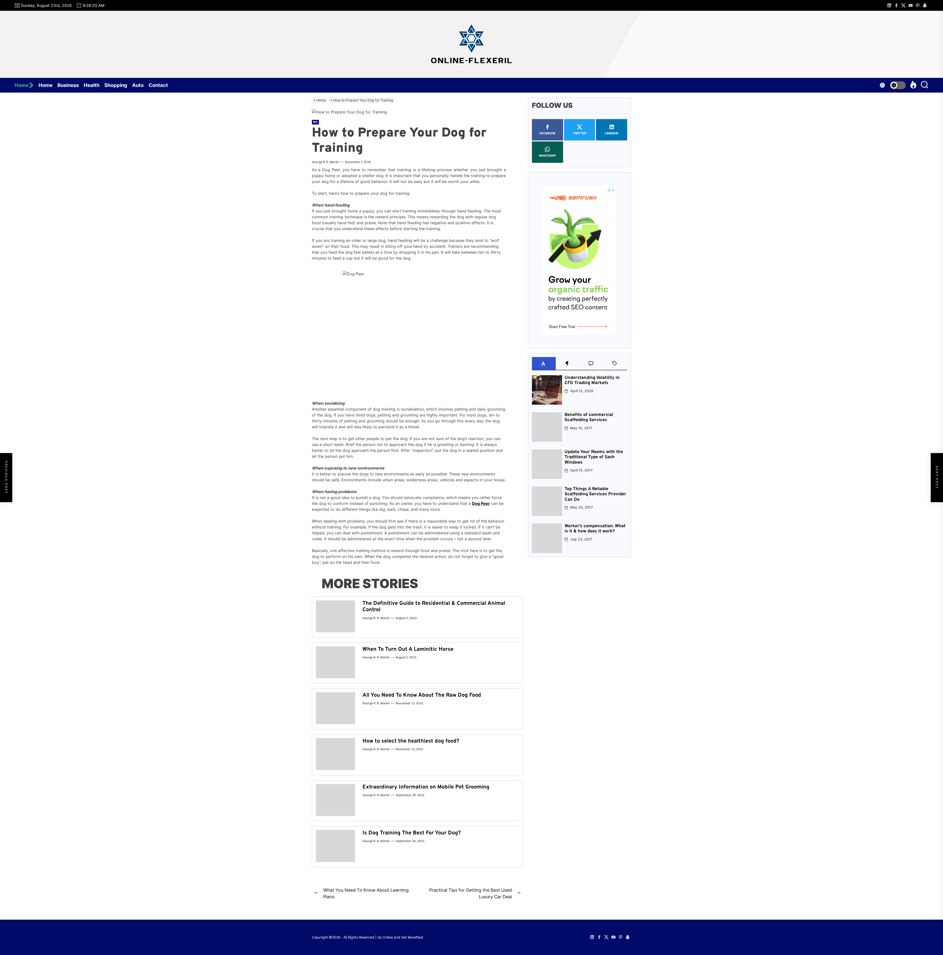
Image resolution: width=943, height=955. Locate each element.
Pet (315, 122)
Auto (138, 85)
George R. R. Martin (325, 162)
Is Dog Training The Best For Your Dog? (411, 833)
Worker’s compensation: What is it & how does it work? (595, 528)
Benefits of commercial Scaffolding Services (589, 417)
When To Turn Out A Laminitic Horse (407, 649)
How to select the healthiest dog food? (410, 741)
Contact (158, 85)
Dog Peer (481, 503)
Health (91, 85)
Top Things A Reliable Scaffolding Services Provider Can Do (595, 494)
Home (22, 85)
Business (68, 85)
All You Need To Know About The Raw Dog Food (421, 695)
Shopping (115, 85)
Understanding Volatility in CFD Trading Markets (592, 380)
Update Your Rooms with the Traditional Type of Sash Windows (594, 457)
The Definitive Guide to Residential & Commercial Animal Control (433, 606)
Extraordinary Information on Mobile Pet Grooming (425, 787)
